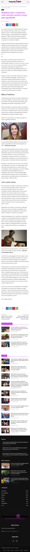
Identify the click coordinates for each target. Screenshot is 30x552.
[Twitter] (10, 24)
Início (2, 6)
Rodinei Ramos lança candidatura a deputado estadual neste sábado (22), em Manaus (19, 392)
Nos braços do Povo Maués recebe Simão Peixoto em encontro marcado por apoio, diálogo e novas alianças (19, 430)
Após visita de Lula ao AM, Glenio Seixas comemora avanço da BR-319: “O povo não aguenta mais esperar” (19, 336)
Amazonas (4, 339)
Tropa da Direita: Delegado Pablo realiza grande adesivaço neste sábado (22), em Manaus (20, 360)
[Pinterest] (13, 24)
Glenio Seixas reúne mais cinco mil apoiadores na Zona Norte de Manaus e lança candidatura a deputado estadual (19, 375)
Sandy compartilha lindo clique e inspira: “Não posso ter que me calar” (22, 318)
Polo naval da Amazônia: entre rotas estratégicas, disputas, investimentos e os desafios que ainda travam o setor (19, 343)
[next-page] (4, 349)
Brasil (5, 6)
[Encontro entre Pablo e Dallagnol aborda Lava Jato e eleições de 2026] (5, 408)
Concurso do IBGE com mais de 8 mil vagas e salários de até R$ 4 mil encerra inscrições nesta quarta (19, 328)
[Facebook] (7, 24)
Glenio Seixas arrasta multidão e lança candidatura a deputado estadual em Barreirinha (19, 422)
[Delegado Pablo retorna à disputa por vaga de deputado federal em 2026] (5, 401)
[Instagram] (16, 541)
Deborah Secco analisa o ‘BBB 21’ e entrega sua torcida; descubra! (7, 318)
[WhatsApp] (16, 24)
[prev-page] (2, 349)
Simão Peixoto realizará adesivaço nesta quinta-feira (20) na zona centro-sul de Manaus (20, 415)
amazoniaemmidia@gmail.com (11, 531)
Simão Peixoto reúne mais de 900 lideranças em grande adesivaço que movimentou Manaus (19, 368)
